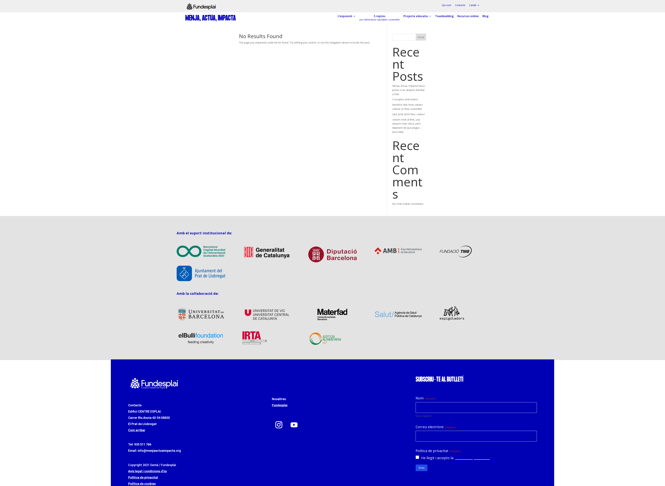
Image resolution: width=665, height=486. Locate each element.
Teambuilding (444, 16)
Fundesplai (279, 405)
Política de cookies (142, 483)
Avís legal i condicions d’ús (147, 471)
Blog (485, 16)
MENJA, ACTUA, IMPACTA (210, 18)
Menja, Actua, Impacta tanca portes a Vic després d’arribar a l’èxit (408, 90)
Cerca (421, 37)
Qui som (446, 5)
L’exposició (345, 16)
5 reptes (380, 18)
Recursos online (468, 16)
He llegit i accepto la (455, 458)
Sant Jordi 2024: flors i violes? (408, 114)
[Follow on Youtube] (294, 425)
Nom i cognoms (424, 415)
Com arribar (136, 430)
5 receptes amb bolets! (405, 99)
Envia (421, 467)
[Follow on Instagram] (279, 425)
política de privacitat (472, 458)
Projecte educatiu (416, 16)
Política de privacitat (143, 477)
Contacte (460, 5)
